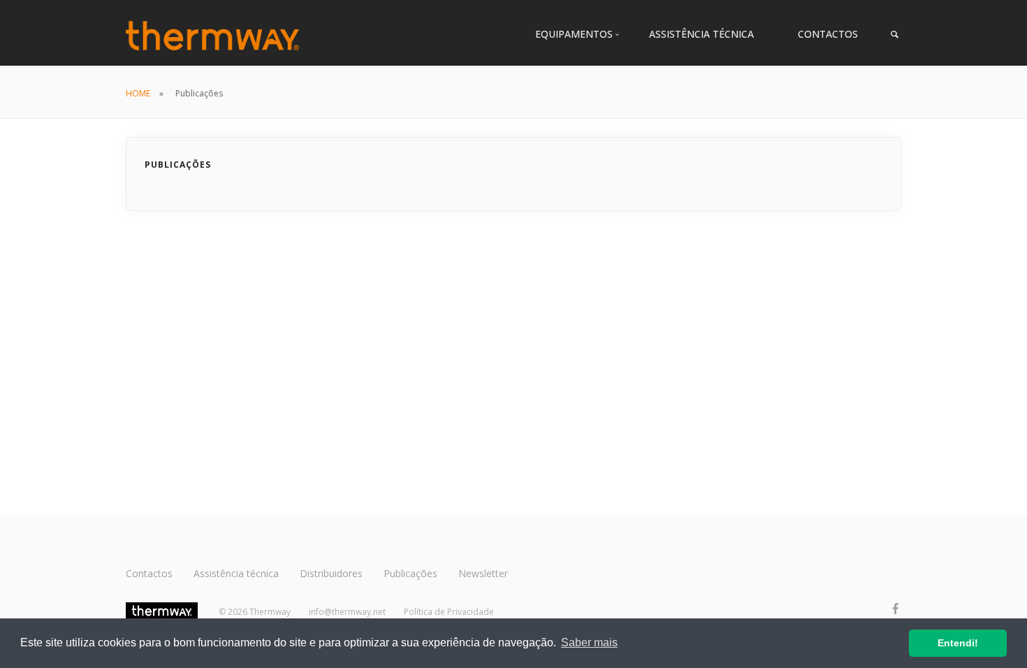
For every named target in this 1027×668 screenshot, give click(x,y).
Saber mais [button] (589, 642)
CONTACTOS (828, 34)
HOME (138, 93)
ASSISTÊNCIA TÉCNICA (701, 34)
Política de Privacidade (449, 612)
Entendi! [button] (958, 642)
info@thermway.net (347, 612)
